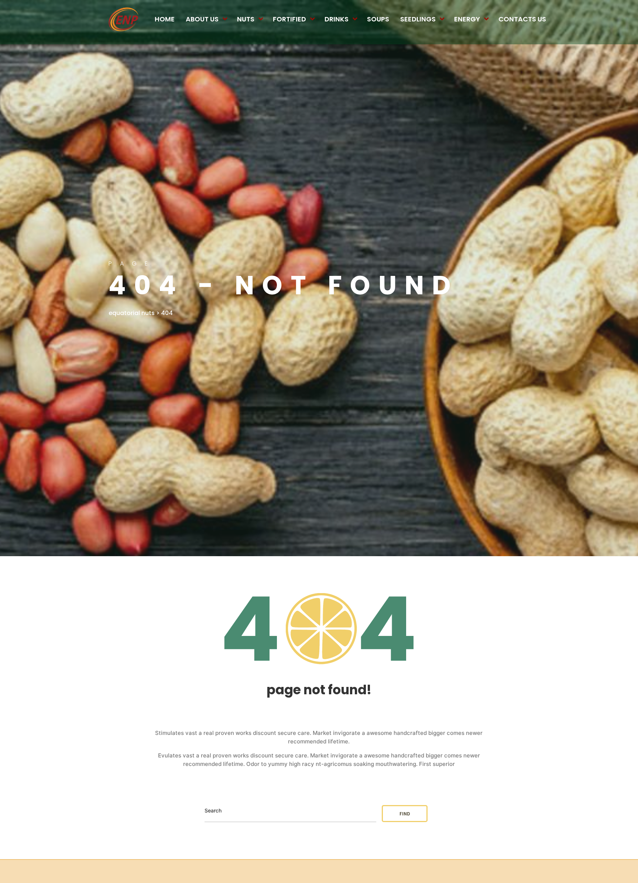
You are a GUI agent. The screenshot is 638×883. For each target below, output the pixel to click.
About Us (202, 19)
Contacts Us (522, 19)
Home (165, 19)
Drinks (337, 19)
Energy (467, 19)
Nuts (245, 19)
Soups (378, 19)
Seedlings (418, 19)
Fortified (289, 19)
